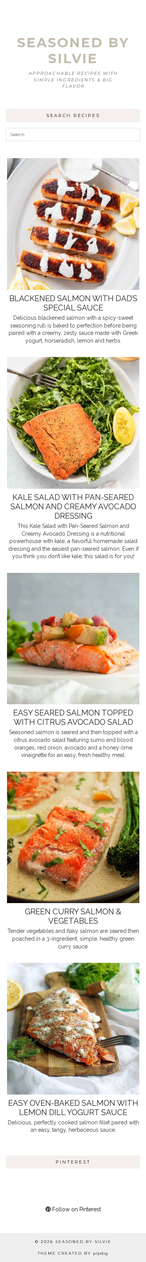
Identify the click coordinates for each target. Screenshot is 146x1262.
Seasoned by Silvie (73, 50)
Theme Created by (73, 1253)
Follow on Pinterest (76, 1209)
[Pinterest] (19, 1187)
